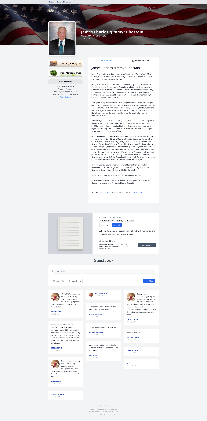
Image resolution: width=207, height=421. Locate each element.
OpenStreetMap (106, 415)
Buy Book (116, 225)
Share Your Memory (147, 245)
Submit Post (149, 281)
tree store (138, 192)
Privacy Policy (97, 411)
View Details (65, 97)
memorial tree (105, 192)
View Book (104, 225)
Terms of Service (109, 411)
